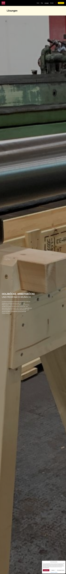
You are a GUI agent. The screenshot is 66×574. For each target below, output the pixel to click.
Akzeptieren (46, 570)
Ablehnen (53, 570)
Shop (42, 3)
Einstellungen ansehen (60, 570)
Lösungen (47, 3)
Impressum (55, 572)
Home (38, 3)
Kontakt (52, 3)
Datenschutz (52, 572)
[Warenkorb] (55, 3)
